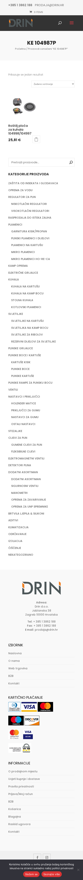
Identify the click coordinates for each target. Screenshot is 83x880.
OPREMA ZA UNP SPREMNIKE (29, 507)
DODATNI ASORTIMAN (23, 472)
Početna (20, 49)
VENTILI (13, 390)
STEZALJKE (15, 431)
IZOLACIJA (15, 541)
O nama (14, 661)
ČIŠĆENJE (14, 548)
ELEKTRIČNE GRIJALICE (23, 273)
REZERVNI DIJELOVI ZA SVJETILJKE (33, 341)
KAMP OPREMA (18, 266)
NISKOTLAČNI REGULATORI (29, 204)
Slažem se (31, 874)
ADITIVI (13, 520)
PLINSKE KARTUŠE (22, 376)
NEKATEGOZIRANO (20, 555)
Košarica (14, 809)
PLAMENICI (15, 225)
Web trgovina (17, 668)
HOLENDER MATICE (23, 403)
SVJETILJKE (15, 314)
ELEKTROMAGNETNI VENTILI (26, 458)
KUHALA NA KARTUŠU (25, 286)
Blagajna (14, 817)
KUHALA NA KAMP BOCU (27, 293)
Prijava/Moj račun (20, 794)
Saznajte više (51, 874)
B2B (11, 676)
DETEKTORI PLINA (19, 465)
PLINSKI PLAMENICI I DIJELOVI (30, 238)
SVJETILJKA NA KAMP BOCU (29, 328)
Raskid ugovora (19, 824)
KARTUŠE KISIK (20, 362)
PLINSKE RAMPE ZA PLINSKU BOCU (30, 383)
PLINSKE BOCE (20, 369)
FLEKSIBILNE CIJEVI (23, 451)
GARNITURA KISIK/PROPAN (29, 231)
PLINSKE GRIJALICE (20, 348)
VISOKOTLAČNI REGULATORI (30, 211)
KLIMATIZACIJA (18, 527)
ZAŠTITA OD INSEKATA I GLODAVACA (33, 183)
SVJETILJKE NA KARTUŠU (27, 321)
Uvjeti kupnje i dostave (24, 779)
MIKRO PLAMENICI (23, 252)
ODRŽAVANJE (17, 534)
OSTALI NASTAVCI (23, 424)
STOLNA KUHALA (22, 300)
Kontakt (13, 683)
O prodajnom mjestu (22, 771)
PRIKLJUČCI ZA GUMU (25, 410)
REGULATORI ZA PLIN (22, 197)
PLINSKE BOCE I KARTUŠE (24, 355)
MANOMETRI (19, 493)
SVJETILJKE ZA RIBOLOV (27, 334)
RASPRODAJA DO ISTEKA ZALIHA (29, 218)
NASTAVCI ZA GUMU (25, 417)
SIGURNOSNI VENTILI (24, 486)
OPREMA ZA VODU (20, 190)
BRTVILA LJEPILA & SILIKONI (26, 513)
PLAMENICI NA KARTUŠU (27, 245)
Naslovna (15, 653)
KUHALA (13, 279)
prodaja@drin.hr (46, 630)
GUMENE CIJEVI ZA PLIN (26, 445)
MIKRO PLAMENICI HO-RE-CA (30, 259)
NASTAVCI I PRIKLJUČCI (24, 397)
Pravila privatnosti (21, 786)
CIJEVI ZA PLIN (17, 438)
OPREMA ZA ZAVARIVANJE (28, 500)
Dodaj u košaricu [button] (36, 139)
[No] (78, 870)
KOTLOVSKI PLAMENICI (26, 307)
